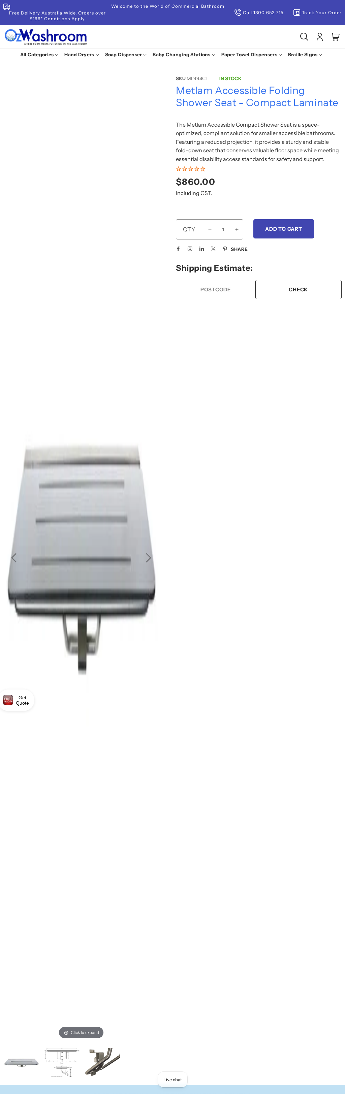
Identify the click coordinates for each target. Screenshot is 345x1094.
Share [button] (239, 249)
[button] (40, 54)
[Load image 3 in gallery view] (102, 1063)
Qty (189, 229)
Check (298, 289)
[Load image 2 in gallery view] (62, 1063)
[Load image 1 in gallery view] (21, 1063)
